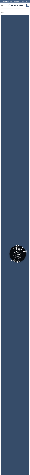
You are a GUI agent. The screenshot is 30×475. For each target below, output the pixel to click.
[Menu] (2, 5)
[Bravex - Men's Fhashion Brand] (15, 5)
